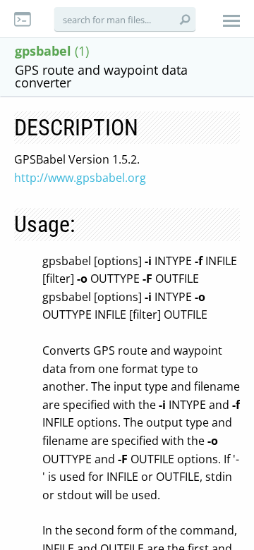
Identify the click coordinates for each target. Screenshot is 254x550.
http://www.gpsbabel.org (80, 177)
